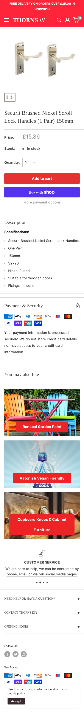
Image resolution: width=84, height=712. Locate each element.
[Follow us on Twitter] (15, 654)
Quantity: (12, 162)
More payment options (42, 202)
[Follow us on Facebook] (7, 654)
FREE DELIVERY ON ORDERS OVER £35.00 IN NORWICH (42, 6)
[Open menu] (6, 20)
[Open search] (59, 20)
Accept (16, 701)
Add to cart (42, 178)
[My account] (67, 20)
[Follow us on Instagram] (24, 654)
